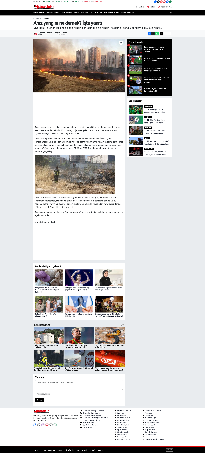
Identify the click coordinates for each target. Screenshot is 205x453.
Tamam (170, 450)
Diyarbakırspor (150, 415)
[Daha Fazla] (161, 33)
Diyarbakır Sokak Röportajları (155, 439)
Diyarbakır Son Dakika (153, 411)
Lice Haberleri (150, 427)
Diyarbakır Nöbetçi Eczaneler (93, 411)
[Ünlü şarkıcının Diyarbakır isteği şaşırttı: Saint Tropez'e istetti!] (79, 278)
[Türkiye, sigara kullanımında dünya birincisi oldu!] (79, 304)
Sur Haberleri (122, 423)
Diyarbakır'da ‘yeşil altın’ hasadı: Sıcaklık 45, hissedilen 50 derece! (156, 142)
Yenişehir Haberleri (152, 423)
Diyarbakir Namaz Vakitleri (92, 415)
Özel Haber (121, 413)
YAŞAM (46, 18)
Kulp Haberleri (150, 430)
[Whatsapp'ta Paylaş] (157, 33)
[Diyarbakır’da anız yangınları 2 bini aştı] (75, 174)
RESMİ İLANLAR (127, 13)
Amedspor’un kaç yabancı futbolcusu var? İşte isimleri (155, 111)
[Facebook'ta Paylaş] (149, 33)
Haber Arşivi (87, 427)
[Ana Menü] (171, 12)
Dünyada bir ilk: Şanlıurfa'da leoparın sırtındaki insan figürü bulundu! (47, 290)
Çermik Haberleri (151, 432)
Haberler (37, 18)
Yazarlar (164, 7)
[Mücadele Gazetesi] (43, 7)
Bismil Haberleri (123, 425)
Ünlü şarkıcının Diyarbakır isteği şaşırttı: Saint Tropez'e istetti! (77, 289)
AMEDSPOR (79, 13)
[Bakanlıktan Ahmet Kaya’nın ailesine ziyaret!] (49, 304)
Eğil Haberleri (122, 430)
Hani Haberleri (122, 437)
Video (152, 7)
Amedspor (148, 413)
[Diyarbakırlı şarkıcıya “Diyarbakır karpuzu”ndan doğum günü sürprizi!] (109, 304)
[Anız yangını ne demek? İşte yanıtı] (79, 65)
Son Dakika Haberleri (90, 425)
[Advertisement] (79, 109)
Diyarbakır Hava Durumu (91, 413)
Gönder (40, 400)
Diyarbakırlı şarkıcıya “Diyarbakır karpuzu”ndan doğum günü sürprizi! (109, 315)
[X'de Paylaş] (153, 33)
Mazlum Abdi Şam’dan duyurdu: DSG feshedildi (155, 132)
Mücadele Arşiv (150, 418)
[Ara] (170, 7)
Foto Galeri (139, 7)
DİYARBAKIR (38, 13)
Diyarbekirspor (122, 415)
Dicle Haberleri (150, 434)
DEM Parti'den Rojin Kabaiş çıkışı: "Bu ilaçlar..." (154, 121)
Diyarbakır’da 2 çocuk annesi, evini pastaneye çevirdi (108, 289)
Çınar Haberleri (122, 434)
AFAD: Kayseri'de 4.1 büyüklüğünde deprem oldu (155, 153)
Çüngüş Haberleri (123, 432)
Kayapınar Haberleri (152, 420)
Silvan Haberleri (122, 427)
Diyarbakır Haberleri (124, 411)
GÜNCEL (98, 13)
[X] (39, 425)
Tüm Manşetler (88, 423)
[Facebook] (35, 425)
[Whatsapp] (55, 425)
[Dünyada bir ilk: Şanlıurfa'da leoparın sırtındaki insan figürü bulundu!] (49, 278)
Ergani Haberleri (151, 425)
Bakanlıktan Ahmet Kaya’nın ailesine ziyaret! (46, 315)
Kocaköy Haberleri (123, 439)
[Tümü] (169, 101)
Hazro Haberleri (150, 437)
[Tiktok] (51, 425)
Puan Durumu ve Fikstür (91, 420)
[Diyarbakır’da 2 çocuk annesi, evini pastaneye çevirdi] (109, 278)
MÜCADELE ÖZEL (53, 13)
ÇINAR (147, 138)
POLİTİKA (89, 13)
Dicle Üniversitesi (123, 418)
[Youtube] (47, 425)
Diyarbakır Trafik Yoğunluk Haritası (95, 418)
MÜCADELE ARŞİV (111, 13)
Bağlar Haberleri (123, 420)
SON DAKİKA (67, 13)
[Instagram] (43, 425)
